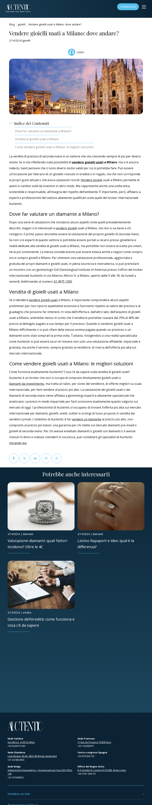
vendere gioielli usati (87, 162)
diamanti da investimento (26, 384)
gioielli (21, 24)
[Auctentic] (25, 726)
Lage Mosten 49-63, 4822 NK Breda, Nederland (32, 756)
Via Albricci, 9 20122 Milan (21, 742)
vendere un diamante (86, 419)
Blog (12, 24)
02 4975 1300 (63, 281)
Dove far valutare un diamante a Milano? (43, 131)
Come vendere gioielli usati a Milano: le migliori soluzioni (54, 147)
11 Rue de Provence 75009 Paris (94, 742)
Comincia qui (128, 6)
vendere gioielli (66, 228)
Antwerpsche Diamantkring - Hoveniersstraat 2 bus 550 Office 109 (40, 772)
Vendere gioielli (91, 180)
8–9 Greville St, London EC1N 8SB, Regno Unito (101, 770)
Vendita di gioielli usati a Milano (37, 139)
